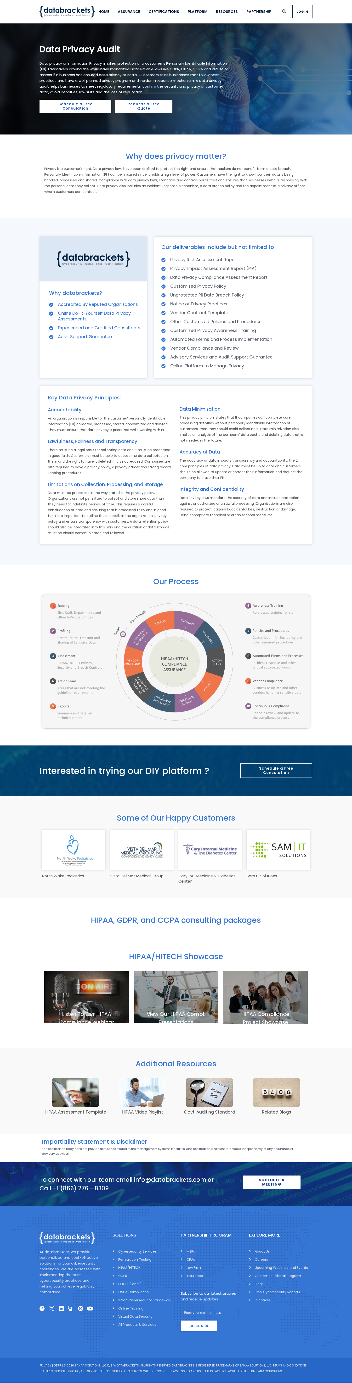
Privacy (45, 1366)
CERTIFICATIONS (164, 11)
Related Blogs (276, 1112)
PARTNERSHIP (259, 11)
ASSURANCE (129, 11)
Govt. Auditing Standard (209, 1112)
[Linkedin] (61, 1308)
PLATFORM (197, 11)
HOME (103, 11)
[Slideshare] (71, 1308)
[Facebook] (42, 1308)
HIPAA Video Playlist (142, 1112)
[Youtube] (90, 1308)
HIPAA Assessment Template (75, 1112)
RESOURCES (227, 11)
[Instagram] (80, 1308)
